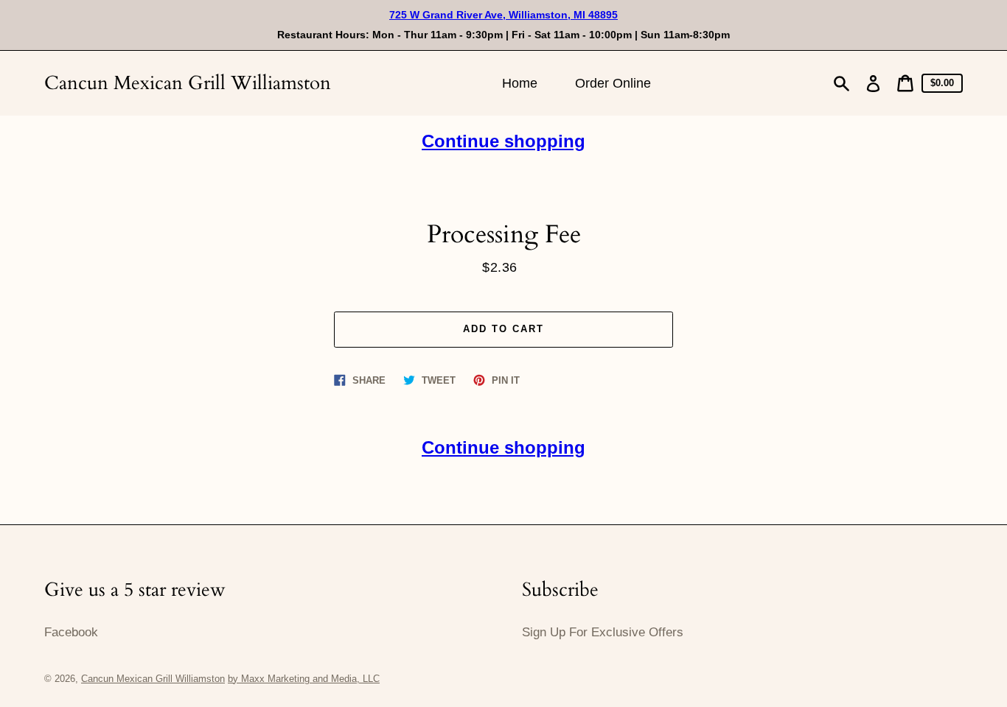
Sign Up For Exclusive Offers (602, 632)
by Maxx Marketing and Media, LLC (304, 678)
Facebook (71, 632)
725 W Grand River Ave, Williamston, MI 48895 (503, 15)
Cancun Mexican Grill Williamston (187, 83)
